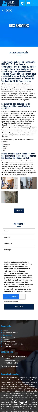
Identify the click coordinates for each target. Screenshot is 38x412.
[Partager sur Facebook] (3, 10)
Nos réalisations (9, 337)
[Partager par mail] (10, 10)
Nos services (7, 335)
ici (30, 291)
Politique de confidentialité (13, 344)
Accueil (5, 330)
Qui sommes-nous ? (10, 333)
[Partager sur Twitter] (7, 10)
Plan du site (7, 346)
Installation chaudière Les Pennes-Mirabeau (19, 384)
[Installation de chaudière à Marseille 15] (28, 183)
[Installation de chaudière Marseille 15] (9, 183)
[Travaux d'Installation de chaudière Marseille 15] (9, 197)
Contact (6, 339)
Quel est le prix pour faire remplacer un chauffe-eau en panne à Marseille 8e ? (19, 398)
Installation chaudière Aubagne (13, 378)
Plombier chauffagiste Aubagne (26, 382)
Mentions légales (9, 342)
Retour (19, 210)
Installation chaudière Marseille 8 (13, 387)
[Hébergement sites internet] (19, 406)
